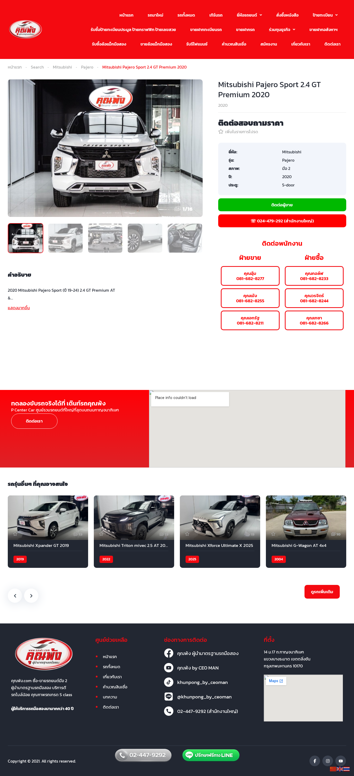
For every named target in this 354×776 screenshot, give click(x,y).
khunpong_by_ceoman (202, 682)
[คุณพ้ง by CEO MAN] (168, 667)
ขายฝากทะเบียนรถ (206, 29)
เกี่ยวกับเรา (300, 44)
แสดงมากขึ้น (19, 308)
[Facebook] (314, 761)
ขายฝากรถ (245, 29)
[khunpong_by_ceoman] (168, 682)
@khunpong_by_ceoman (204, 696)
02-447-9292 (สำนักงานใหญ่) (207, 711)
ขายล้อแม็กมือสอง (156, 44)
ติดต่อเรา (332, 44)
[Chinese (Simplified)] (333, 768)
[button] (249, 15)
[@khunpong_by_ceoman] (168, 696)
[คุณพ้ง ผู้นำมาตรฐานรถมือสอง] (168, 653)
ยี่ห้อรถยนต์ (247, 15)
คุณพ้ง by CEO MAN (198, 667)
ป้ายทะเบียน (323, 15)
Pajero (87, 67)
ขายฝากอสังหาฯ (323, 29)
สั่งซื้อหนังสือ (287, 15)
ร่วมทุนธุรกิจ (279, 29)
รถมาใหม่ (155, 15)
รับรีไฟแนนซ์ (197, 44)
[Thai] (346, 768)
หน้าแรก (126, 15)
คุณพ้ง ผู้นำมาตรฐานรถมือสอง (208, 653)
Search (37, 67)
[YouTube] (340, 761)
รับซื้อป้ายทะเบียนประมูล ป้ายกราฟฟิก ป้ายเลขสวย (133, 29)
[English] (340, 768)
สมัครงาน (268, 44)
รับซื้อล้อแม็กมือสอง (109, 44)
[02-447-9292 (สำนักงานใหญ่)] (168, 711)
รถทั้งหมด (186, 15)
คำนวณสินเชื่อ (234, 44)
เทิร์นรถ (216, 15)
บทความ (110, 697)
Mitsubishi (62, 67)
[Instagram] (327, 761)
